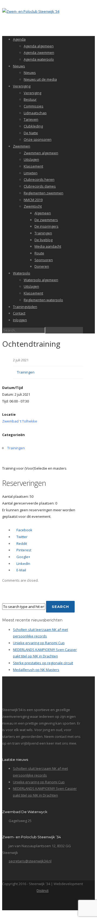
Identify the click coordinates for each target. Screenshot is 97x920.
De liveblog (43, 239)
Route (39, 253)
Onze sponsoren (37, 139)
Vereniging (21, 86)
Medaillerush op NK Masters (36, 669)
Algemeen (42, 213)
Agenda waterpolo (39, 59)
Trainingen (43, 233)
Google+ (23, 556)
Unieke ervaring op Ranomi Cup (39, 642)
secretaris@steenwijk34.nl (30, 861)
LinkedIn (23, 563)
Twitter (21, 536)
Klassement (33, 166)
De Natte (31, 132)
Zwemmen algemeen (41, 152)
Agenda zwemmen (39, 52)
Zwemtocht (33, 206)
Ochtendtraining (31, 344)
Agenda (19, 39)
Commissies (33, 106)
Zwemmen (21, 146)
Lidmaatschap (35, 112)
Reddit (21, 543)
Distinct (42, 890)
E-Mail (21, 570)
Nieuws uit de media (40, 79)
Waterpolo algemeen (41, 279)
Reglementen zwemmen (43, 193)
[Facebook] (42, 902)
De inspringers (46, 226)
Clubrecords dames (40, 186)
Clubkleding (33, 126)
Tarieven (31, 119)
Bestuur (30, 99)
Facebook (24, 530)
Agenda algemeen (39, 46)
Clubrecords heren (39, 179)
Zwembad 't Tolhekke (19, 421)
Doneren (41, 266)
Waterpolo (21, 273)
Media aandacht (47, 246)
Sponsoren (43, 259)
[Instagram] (54, 902)
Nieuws (19, 66)
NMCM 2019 (33, 199)
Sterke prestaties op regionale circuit (43, 662)
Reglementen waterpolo (43, 299)
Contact (19, 313)
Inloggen (20, 319)
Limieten (30, 173)
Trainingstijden (25, 306)
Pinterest (23, 550)
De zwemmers (46, 219)
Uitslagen (31, 159)
